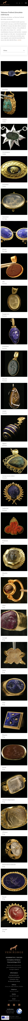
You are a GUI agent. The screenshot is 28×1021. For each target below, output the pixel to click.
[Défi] (14, 266)
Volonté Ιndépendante (8, 800)
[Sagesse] (14, 428)
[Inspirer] (14, 104)
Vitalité (4, 411)
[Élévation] (14, 720)
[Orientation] (14, 331)
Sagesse (4, 443)
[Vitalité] (14, 396)
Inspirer (4, 119)
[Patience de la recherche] (14, 849)
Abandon (4, 573)
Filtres (5, 50)
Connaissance (6, 152)
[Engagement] (14, 299)
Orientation (5, 346)
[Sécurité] (14, 364)
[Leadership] (14, 493)
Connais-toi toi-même (8, 476)
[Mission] (14, 234)
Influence (5, 832)
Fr (22, 3)
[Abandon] (14, 558)
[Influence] (14, 817)
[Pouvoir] (14, 882)
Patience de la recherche (9, 864)
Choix (4, 605)
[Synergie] (14, 914)
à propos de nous (14, 975)
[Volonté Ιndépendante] (14, 785)
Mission (4, 249)
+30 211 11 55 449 (14, 991)
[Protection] (14, 525)
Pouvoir (4, 897)
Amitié (4, 767)
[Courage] (14, 623)
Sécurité (4, 379)
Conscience (5, 184)
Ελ (17, 3)
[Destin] (14, 655)
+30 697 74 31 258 (14, 996)
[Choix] (14, 590)
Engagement (5, 314)
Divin (3, 702)
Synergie (4, 929)
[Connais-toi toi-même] (14, 461)
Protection (5, 540)
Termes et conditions (14, 977)
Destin (4, 670)
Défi (3, 281)
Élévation (4, 735)
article (19, 40)
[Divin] (14, 687)
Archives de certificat (14, 981)
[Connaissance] (14, 137)
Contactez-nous (14, 979)
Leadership (5, 508)
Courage (4, 638)
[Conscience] (14, 169)
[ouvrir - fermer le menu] (26, 3)
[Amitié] (14, 752)
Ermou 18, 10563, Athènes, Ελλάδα (14, 986)
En (19, 3)
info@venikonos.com (14, 1000)
